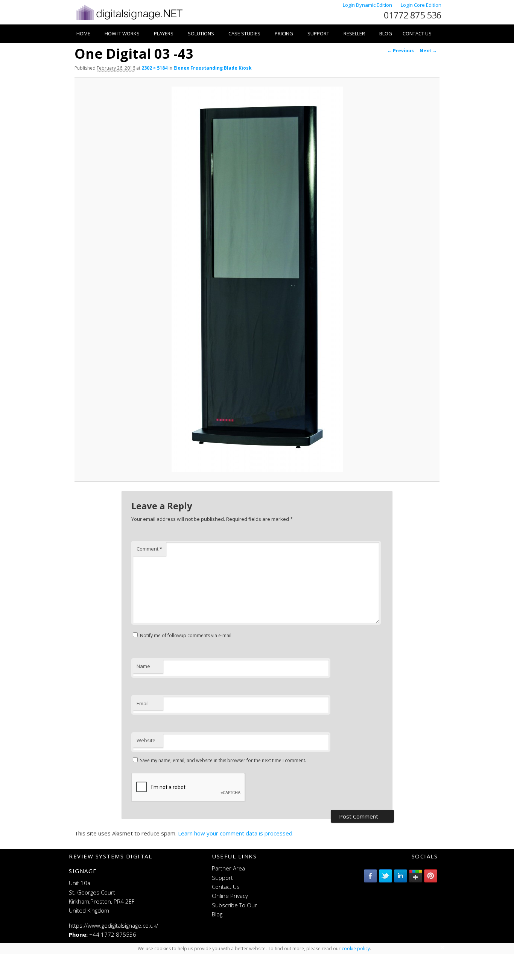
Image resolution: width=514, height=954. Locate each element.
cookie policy (356, 948)
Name (143, 666)
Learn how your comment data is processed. (235, 833)
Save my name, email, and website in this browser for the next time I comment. (223, 760)
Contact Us (417, 33)
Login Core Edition (421, 5)
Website (146, 740)
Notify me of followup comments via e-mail (185, 635)
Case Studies (244, 33)
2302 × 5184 (154, 68)
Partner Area (228, 868)
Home (83, 33)
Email (143, 703)
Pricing (284, 33)
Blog (385, 33)
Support (318, 33)
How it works (122, 33)
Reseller (354, 33)
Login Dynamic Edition (368, 5)
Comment (149, 548)
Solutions (201, 33)
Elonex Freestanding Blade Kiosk (212, 68)
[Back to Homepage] (129, 20)
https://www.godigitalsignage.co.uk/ (113, 925)
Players (163, 33)
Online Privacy (230, 895)
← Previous (400, 50)
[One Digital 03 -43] (257, 279)
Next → (428, 50)
